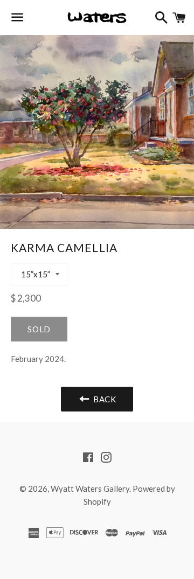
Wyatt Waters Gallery (90, 488)
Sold (39, 329)
